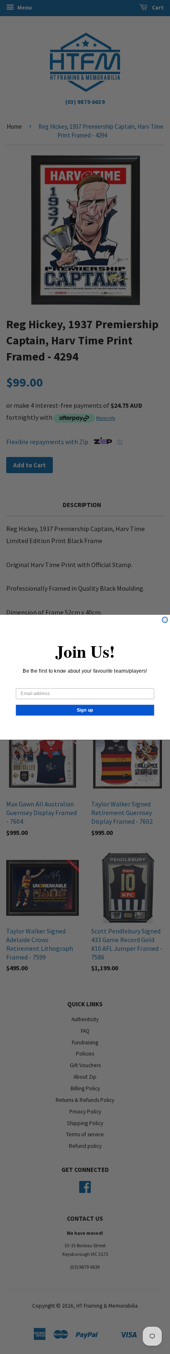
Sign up (85, 709)
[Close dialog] (165, 620)
